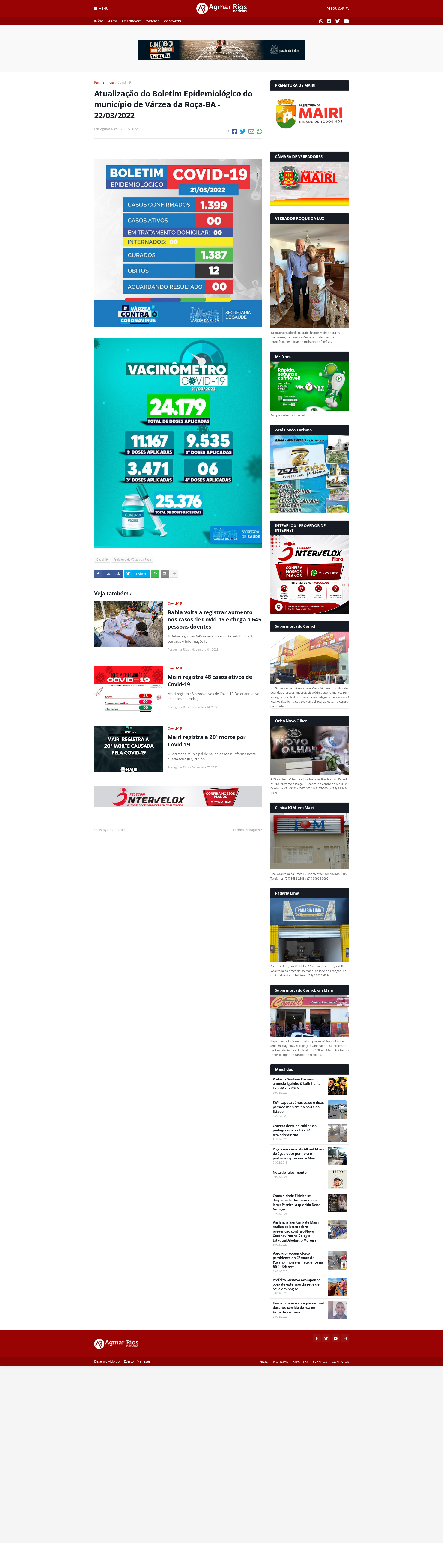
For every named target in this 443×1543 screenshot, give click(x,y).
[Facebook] (234, 131)
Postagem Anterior (110, 829)
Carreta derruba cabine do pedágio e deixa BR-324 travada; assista (295, 1130)
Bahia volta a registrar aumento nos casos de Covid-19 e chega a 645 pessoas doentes (214, 619)
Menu (103, 8)
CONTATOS (172, 21)
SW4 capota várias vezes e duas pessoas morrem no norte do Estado (298, 1107)
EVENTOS (152, 21)
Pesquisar (335, 8)
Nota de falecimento (290, 1172)
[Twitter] (243, 131)
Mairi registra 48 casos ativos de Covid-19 (210, 680)
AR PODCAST (131, 21)
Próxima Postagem (245, 829)
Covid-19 (124, 82)
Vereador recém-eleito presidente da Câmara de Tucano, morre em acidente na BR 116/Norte (298, 1260)
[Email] (251, 131)
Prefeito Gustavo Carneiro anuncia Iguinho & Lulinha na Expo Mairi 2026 (296, 1083)
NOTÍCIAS (280, 1361)
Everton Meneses (137, 1361)
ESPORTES (300, 1361)
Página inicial (104, 82)
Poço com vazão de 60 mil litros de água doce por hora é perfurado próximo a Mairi (298, 1153)
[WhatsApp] (259, 131)
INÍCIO (99, 21)
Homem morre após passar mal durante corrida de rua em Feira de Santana (298, 1307)
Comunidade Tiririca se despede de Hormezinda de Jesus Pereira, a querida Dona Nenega (296, 1203)
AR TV (112, 21)
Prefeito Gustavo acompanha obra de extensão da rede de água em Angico (296, 1284)
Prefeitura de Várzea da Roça (132, 559)
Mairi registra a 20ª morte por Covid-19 (207, 740)
